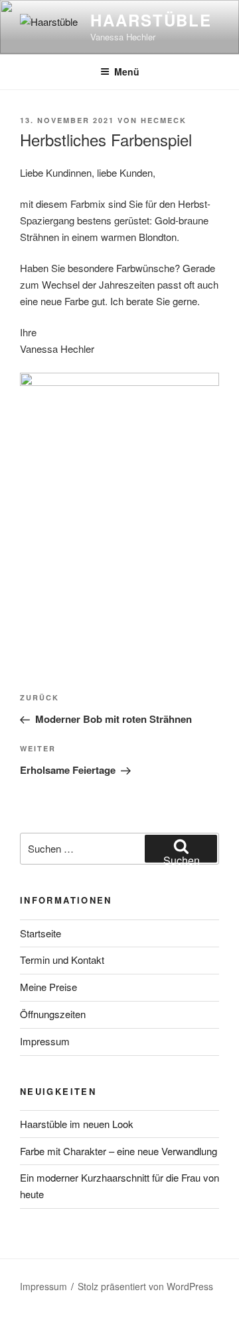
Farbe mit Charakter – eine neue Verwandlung (118, 1151)
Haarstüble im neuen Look (76, 1124)
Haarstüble (151, 20)
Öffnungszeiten (53, 1014)
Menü (126, 71)
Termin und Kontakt (62, 959)
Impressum (45, 1041)
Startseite (40, 933)
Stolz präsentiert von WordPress (145, 1286)
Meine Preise (48, 987)
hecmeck (164, 120)
